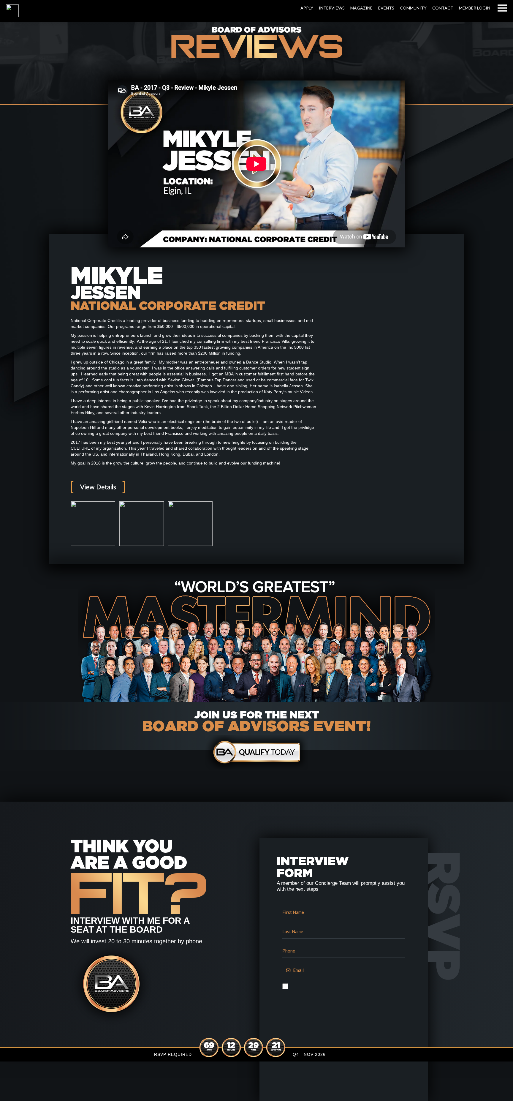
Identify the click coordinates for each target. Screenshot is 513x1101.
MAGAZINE (361, 7)
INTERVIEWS (332, 7)
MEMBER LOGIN (474, 7)
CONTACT (442, 7)
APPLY (306, 7)
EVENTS (386, 7)
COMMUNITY (413, 7)
